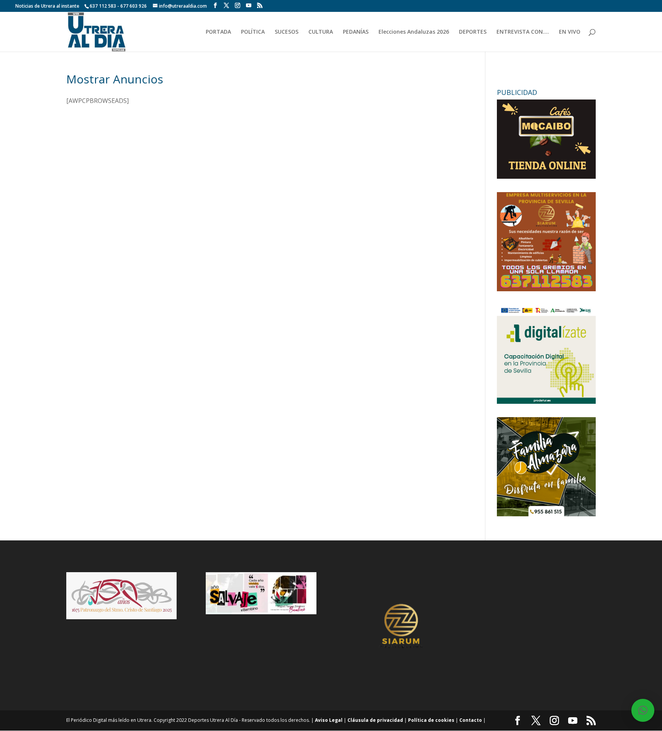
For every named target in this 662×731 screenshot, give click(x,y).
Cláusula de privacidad (375, 720)
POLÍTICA (253, 32)
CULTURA (320, 32)
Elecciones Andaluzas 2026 (414, 32)
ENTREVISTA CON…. (522, 32)
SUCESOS (286, 32)
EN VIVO (569, 32)
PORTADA (218, 32)
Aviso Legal (328, 720)
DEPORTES (473, 32)
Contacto (470, 720)
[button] (642, 710)
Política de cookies (431, 720)
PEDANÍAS (356, 32)
